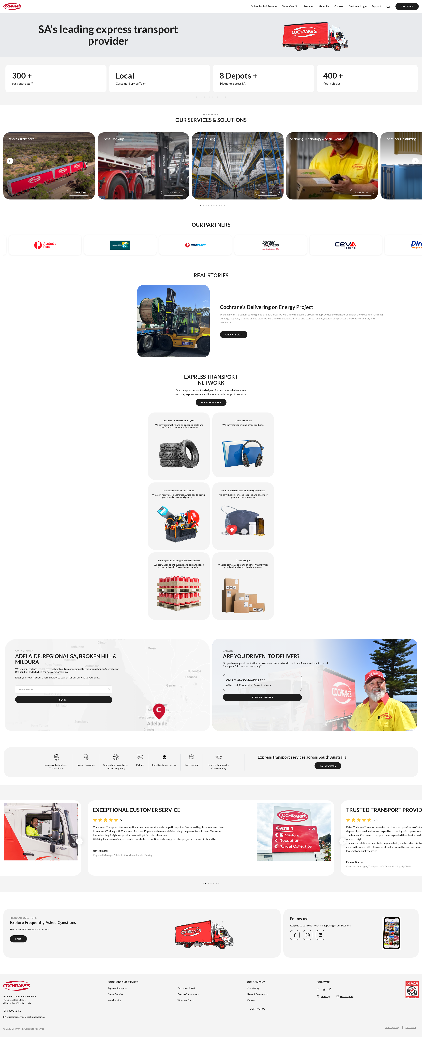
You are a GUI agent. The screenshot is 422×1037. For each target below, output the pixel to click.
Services (308, 6)
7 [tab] (212, 96)
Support (376, 6)
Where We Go (290, 6)
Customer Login (358, 6)
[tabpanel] (55, 78)
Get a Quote (328, 765)
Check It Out (233, 334)
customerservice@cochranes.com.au (26, 1016)
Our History (253, 988)
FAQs (18, 939)
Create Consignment (188, 994)
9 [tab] (218, 96)
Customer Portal (186, 988)
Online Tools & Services (264, 6)
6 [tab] (210, 96)
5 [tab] (207, 96)
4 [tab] (204, 96)
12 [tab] (225, 96)
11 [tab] (223, 96)
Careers (338, 6)
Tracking (407, 6)
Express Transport (117, 988)
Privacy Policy (392, 1027)
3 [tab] (202, 96)
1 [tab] (196, 96)
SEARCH (63, 699)
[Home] (12, 6)
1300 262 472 (14, 1010)
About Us (323, 6)
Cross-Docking (115, 994)
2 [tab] (199, 96)
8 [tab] (215, 96)
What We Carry (211, 402)
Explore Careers (262, 697)
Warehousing (114, 1000)
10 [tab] (220, 96)
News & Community (257, 994)
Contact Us (257, 1008)
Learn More (79, 192)
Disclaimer (411, 1027)
